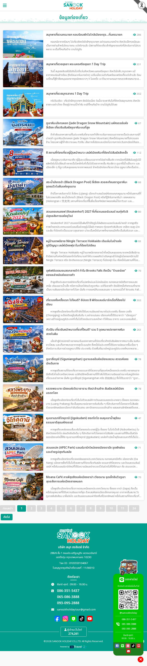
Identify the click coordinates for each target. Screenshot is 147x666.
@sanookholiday (128, 613)
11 (122, 508)
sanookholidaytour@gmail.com (76, 610)
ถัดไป (6, 517)
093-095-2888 (68, 603)
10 (111, 508)
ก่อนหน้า (8, 508)
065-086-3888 (68, 597)
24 (134, 508)
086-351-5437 (68, 591)
